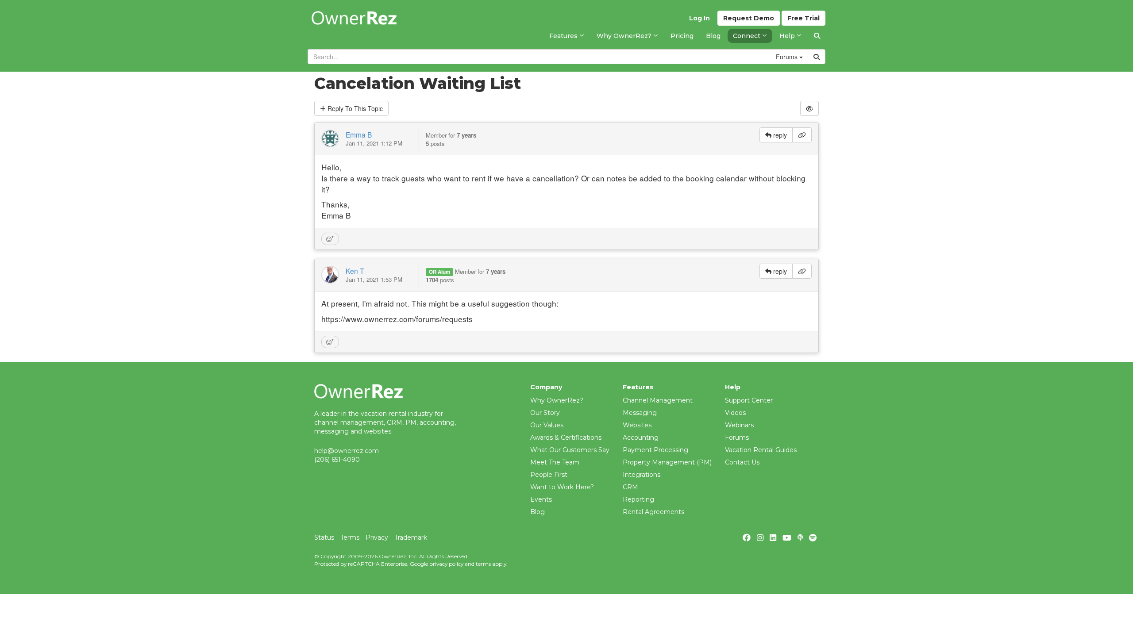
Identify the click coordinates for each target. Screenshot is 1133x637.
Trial (803, 18)
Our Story (545, 413)
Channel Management (658, 400)
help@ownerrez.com (346, 451)
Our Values (546, 425)
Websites (637, 425)
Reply (354, 108)
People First (548, 475)
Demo (748, 18)
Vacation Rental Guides (761, 450)
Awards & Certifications (565, 437)
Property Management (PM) (667, 462)
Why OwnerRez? (556, 400)
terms (483, 563)
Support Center (749, 400)
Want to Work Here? (562, 487)
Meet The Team (554, 462)
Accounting (641, 437)
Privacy (377, 537)
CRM (630, 487)
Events (541, 499)
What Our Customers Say (569, 450)
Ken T (355, 271)
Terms (349, 537)
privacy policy (446, 563)
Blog (537, 512)
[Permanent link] (802, 134)
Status (324, 537)
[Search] (817, 36)
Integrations (641, 475)
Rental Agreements (653, 512)
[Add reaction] (330, 239)
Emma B (359, 134)
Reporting (638, 499)
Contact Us (742, 462)
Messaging (640, 413)
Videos (735, 413)
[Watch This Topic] (809, 108)
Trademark (410, 537)
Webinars (739, 425)
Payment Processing (655, 450)
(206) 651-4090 (337, 460)
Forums (737, 437)
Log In (699, 18)
